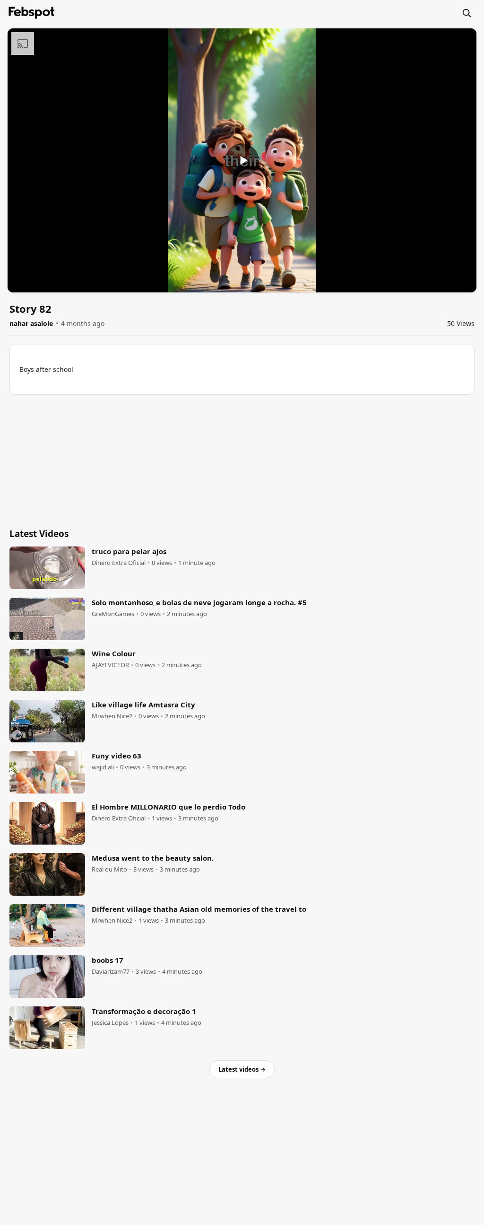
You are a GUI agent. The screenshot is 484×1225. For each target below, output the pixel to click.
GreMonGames (113, 614)
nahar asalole (31, 323)
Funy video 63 (116, 755)
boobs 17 (107, 960)
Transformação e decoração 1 (144, 1011)
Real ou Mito (109, 869)
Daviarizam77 (111, 972)
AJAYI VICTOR (110, 665)
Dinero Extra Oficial (119, 563)
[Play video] (242, 160)
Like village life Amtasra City (143, 704)
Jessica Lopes (110, 1023)
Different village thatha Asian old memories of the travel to (199, 909)
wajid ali (103, 767)
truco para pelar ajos (129, 551)
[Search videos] (466, 13)
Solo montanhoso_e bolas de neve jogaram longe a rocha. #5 (199, 602)
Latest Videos (39, 534)
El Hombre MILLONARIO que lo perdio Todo (168, 806)
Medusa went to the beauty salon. (153, 858)
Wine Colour (114, 653)
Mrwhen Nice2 (112, 716)
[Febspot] (32, 12)
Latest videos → (242, 1069)
